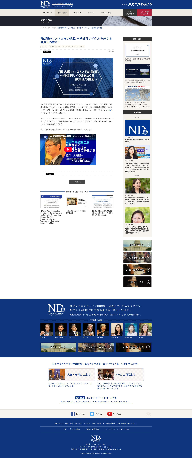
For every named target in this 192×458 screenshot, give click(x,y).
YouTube (117, 414)
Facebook (80, 414)
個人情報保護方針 (109, 423)
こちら (110, 110)
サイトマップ (132, 423)
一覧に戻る (77, 182)
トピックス (76, 13)
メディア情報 (106, 13)
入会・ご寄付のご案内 (71, 429)
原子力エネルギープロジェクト (73, 47)
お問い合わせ (121, 423)
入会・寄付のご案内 (144, 13)
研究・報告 (62, 13)
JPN (122, 4)
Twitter (98, 414)
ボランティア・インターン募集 (102, 398)
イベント (91, 13)
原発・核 (44, 47)
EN (126, 4)
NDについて (48, 13)
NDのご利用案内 (130, 13)
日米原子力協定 (55, 47)
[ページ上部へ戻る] (148, 413)
